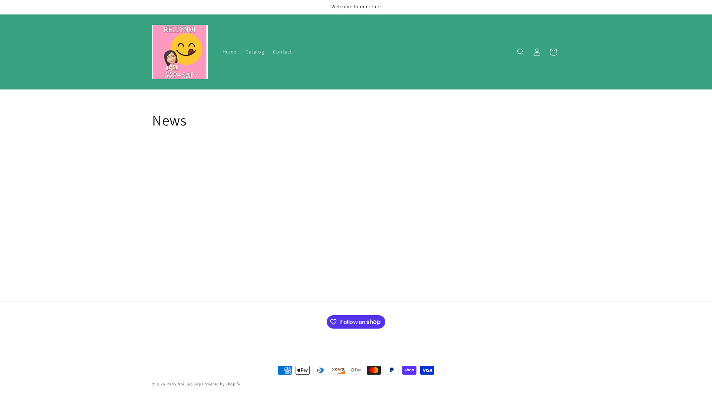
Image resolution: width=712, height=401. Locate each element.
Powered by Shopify (221, 384)
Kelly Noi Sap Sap (184, 384)
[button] (520, 52)
